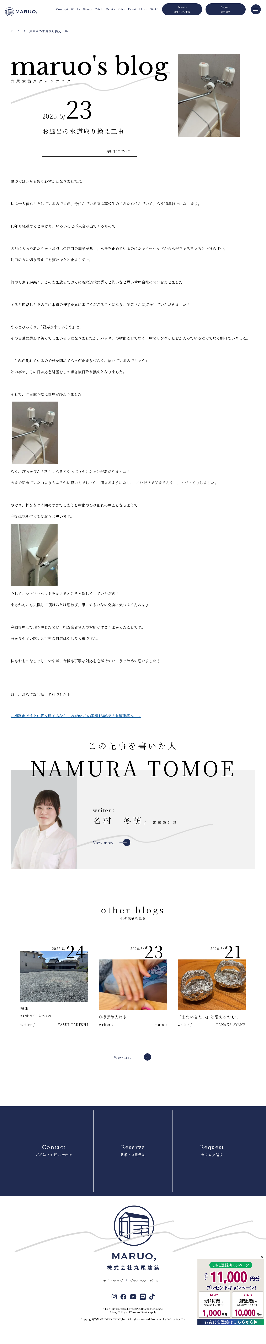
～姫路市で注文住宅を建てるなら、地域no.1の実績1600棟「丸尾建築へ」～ (76, 716)
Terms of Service (140, 1312)
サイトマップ (113, 1280)
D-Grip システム (176, 1319)
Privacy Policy (117, 1312)
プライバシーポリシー (146, 1280)
